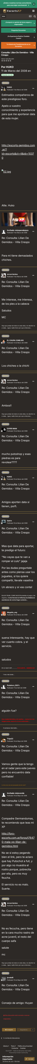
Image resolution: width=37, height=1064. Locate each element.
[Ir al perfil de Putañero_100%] (4, 687)
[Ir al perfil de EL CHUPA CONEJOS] (4, 341)
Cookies (22, 1048)
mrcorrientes (12, 274)
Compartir (9, 1030)
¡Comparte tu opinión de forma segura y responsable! (19, 23)
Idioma (5, 1046)
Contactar (15, 1048)
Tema (13, 1046)
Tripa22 (10, 739)
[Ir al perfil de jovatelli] (4, 979)
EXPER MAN (12, 429)
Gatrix (9, 521)
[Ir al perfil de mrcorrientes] (4, 275)
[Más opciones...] (33, 88)
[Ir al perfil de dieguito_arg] (4, 614)
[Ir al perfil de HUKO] (4, 88)
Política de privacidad (25, 1046)
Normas (17, 1061)
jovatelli (10, 977)
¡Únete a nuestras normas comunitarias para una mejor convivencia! (17, 4)
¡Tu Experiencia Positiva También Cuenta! (18, 37)
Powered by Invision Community (18, 1052)
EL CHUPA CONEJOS (15, 340)
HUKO (10, 67)
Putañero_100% (13, 685)
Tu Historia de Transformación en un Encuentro (18, 45)
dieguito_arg (12, 612)
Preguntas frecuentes (18, 30)
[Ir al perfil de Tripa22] (4, 740)
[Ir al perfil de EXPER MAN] (4, 430)
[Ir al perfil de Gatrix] (4, 522)
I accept (30, 1059)
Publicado (17, 90)
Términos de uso (7, 1061)
